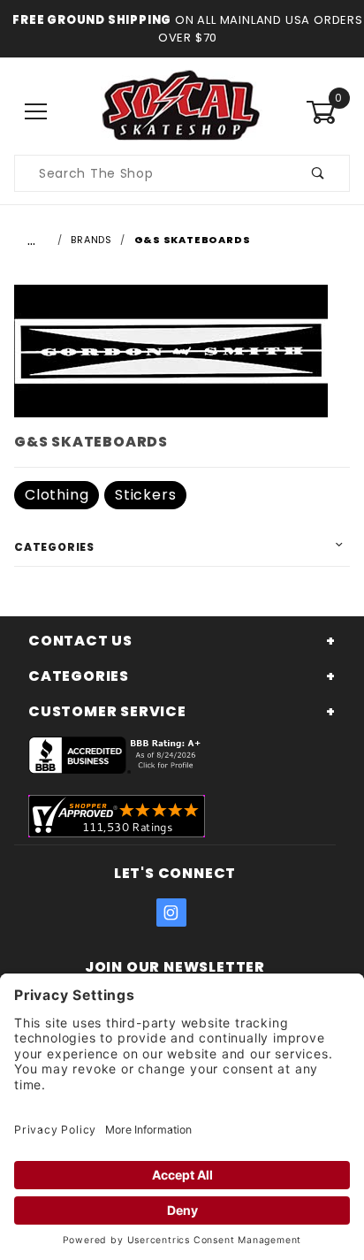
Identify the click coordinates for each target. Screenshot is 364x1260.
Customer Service (107, 711)
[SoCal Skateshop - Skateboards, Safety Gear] (181, 111)
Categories (54, 546)
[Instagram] (171, 912)
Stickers (145, 495)
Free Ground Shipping (91, 19)
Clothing (56, 495)
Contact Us (80, 640)
